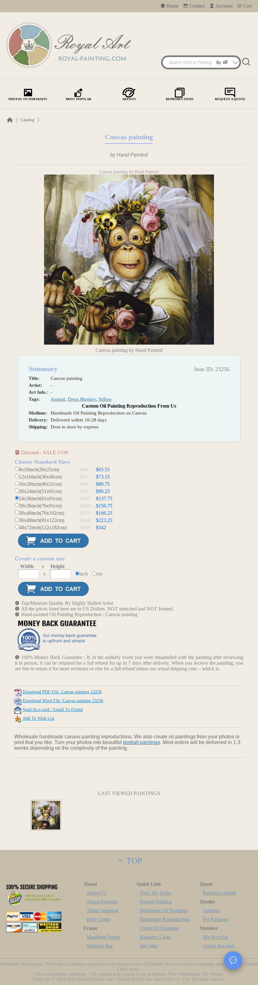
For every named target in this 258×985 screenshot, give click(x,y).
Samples (211, 910)
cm (99, 573)
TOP (133, 860)
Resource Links (155, 937)
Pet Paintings (216, 919)
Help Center (99, 919)
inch (83, 573)
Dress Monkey (82, 399)
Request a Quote (219, 893)
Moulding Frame (103, 937)
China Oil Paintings (159, 928)
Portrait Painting (156, 901)
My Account (215, 937)
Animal (58, 399)
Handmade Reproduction (165, 919)
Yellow (105, 399)
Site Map (149, 945)
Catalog (27, 119)
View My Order (155, 893)
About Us (96, 893)
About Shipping (102, 910)
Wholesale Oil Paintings (164, 910)
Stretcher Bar (100, 945)
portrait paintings (141, 742)
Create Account (218, 945)
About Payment (102, 901)
